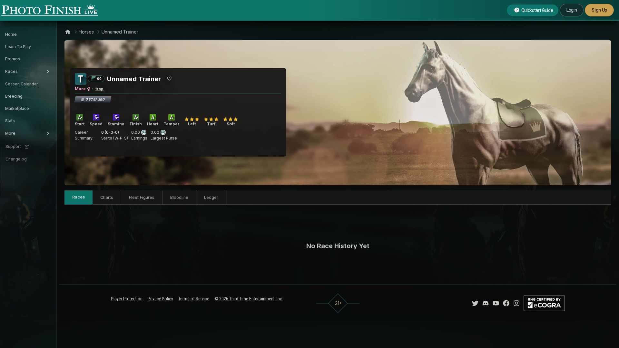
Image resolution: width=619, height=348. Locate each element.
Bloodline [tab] (179, 197)
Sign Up (599, 10)
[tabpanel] (337, 246)
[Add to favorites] (169, 78)
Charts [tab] (106, 197)
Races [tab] (78, 197)
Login (571, 10)
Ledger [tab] (211, 197)
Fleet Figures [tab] (141, 197)
